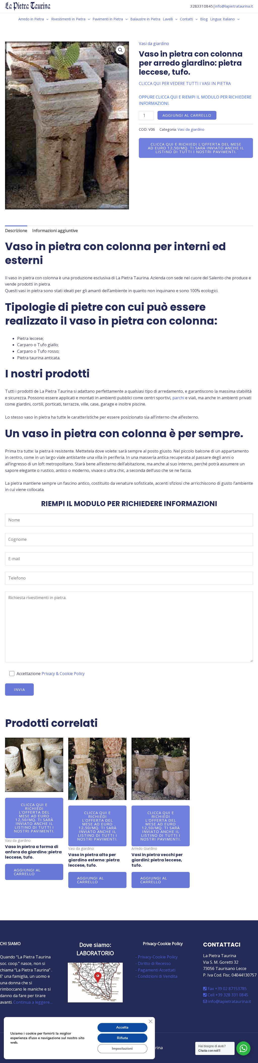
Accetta (122, 1027)
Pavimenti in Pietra (107, 19)
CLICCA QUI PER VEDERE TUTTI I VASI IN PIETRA (185, 83)
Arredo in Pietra (31, 19)
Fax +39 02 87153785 (227, 988)
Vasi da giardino (154, 43)
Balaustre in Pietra (145, 19)
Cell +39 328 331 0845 (227, 995)
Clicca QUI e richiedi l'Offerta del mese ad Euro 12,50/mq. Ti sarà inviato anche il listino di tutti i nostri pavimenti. (196, 148)
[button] (46, 19)
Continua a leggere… (32, 1002)
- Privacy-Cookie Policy (156, 957)
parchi (178, 398)
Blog (204, 19)
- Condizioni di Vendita (156, 976)
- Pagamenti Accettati (155, 970)
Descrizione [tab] (16, 230)
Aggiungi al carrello (187, 115)
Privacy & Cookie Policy (63, 673)
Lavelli (168, 19)
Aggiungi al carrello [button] (27, 871)
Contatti (186, 19)
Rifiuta (122, 1038)
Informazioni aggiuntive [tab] (55, 230)
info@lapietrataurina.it (234, 6)
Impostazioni (122, 1048)
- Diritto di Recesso (153, 963)
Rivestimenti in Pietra (68, 19)
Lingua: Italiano (222, 19)
